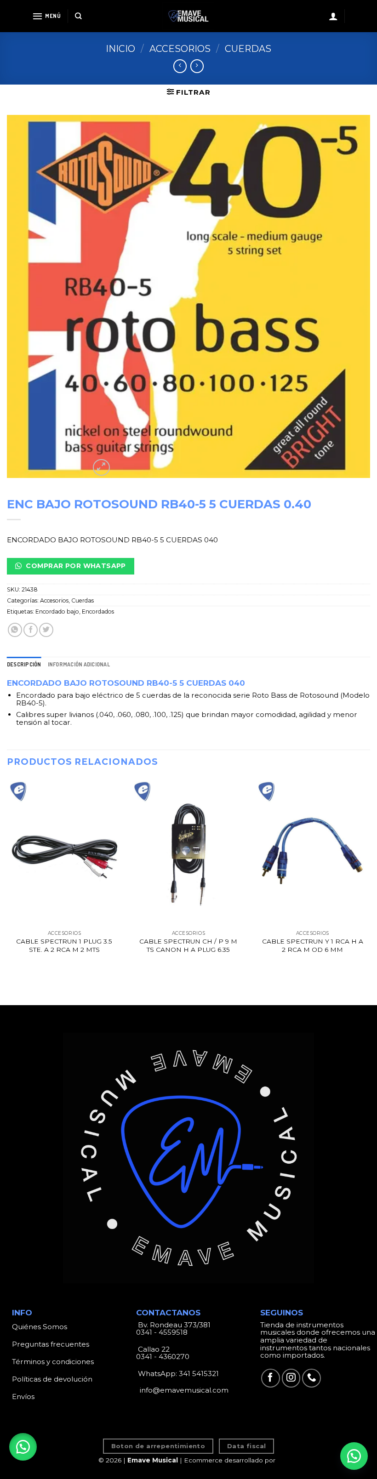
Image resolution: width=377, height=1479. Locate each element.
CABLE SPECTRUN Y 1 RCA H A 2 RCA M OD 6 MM (312, 945)
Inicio (120, 48)
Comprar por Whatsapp (75, 566)
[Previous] (7, 875)
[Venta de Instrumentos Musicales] (188, 16)
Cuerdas (248, 48)
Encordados (98, 611)
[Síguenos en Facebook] (270, 1378)
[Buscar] (78, 16)
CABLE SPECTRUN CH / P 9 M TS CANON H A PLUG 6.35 (188, 945)
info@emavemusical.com (183, 1390)
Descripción (24, 664)
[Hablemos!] (354, 1456)
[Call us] (311, 1378)
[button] (23, 1447)
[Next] (370, 875)
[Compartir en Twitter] (46, 630)
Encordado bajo (57, 611)
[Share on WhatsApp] (15, 630)
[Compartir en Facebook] (30, 630)
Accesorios (180, 48)
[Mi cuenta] (333, 16)
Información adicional (79, 664)
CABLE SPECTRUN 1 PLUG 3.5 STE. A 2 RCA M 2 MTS (64, 945)
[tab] (24, 664)
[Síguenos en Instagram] (291, 1378)
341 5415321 (199, 1373)
